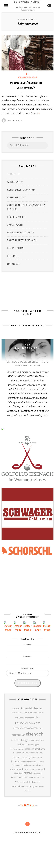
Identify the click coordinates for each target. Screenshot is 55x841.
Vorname (27, 645)
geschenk (29, 748)
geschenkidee (20, 752)
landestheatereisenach (29, 765)
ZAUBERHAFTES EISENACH (22, 240)
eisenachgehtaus (36, 740)
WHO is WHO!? (15, 182)
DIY (23, 734)
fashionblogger (32, 745)
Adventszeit (17, 712)
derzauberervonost (24, 728)
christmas (19, 717)
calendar (39, 712)
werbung (30, 786)
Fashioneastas (17, 749)
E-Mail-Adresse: (27, 668)
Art (25, 712)
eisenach (35, 734)
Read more (33, 113)
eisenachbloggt (19, 740)
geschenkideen (34, 752)
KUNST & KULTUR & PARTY (21, 189)
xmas (28, 790)
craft (32, 717)
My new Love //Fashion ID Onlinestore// (26, 85)
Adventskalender (31, 708)
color (27, 717)
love (41, 765)
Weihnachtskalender (27, 782)
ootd (26, 769)
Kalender (15, 761)
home (39, 757)
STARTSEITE (13, 174)
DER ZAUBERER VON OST (27, 2)
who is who (39, 786)
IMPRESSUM (13, 263)
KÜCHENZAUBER (16, 217)
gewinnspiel (20, 757)
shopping (33, 769)
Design (38, 728)
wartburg (37, 773)
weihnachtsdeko (36, 777)
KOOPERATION (15, 248)
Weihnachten (20, 777)
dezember (16, 735)
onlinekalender (17, 769)
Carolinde (16, 120)
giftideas (33, 757)
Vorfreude (28, 772)
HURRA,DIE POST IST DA (20, 232)
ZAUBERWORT (15, 224)
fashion (20, 744)
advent (16, 708)
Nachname (27, 656)
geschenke (40, 748)
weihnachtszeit (18, 786)
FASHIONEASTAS (27, 77)
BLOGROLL (13, 256)
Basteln (31, 712)
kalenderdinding (28, 761)
